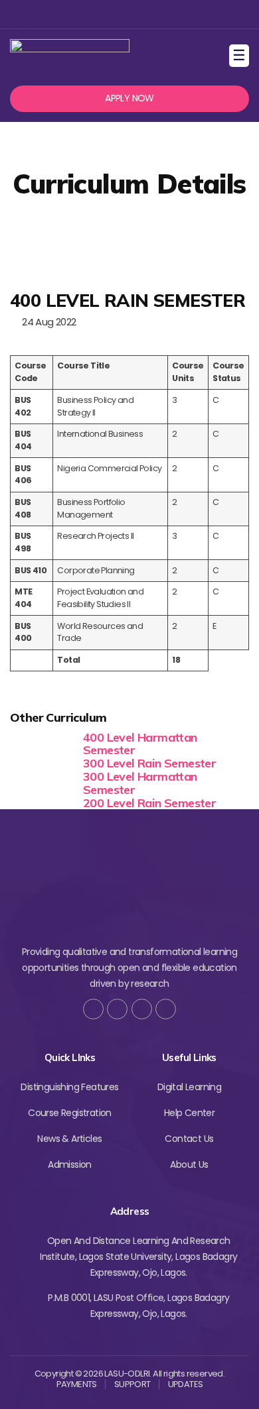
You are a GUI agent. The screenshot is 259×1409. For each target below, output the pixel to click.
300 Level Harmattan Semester (140, 783)
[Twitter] (107, 14)
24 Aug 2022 (46, 322)
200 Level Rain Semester (149, 803)
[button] (129, 98)
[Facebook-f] (93, 1009)
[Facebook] (85, 14)
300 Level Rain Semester (149, 763)
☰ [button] (240, 55)
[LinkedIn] (165, 1009)
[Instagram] (128, 14)
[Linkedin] (150, 14)
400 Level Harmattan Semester (140, 744)
